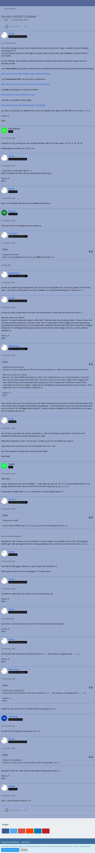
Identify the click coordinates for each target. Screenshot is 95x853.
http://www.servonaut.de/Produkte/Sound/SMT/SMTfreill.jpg (25, 84)
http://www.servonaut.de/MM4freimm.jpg (17, 94)
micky (6, 20)
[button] (3, 3)
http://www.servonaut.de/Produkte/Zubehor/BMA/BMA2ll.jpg (25, 73)
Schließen (24, 850)
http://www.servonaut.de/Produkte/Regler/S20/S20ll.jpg (23, 105)
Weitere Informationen (10, 850)
